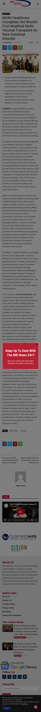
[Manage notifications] (35, 707)
